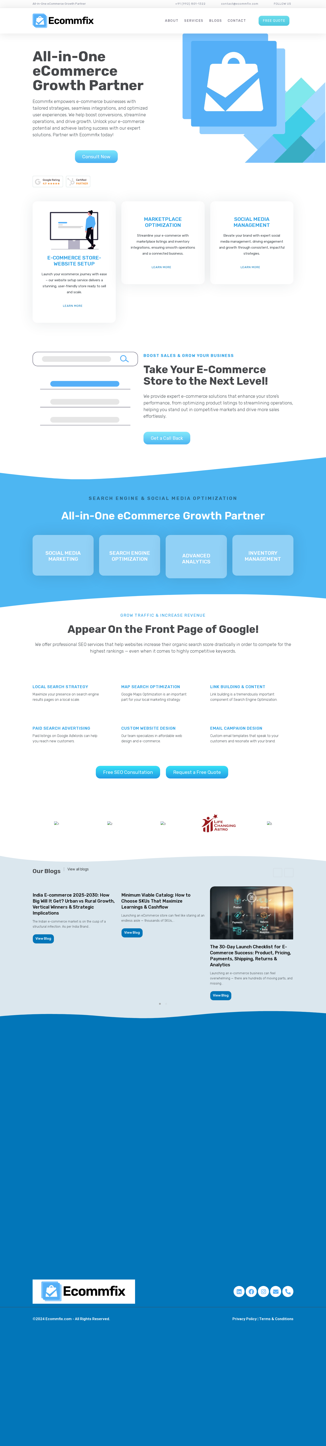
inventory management (263, 556)
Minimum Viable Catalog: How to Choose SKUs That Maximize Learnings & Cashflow (155, 901)
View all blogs (78, 869)
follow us (282, 3)
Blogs (215, 21)
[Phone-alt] (287, 1291)
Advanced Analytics (196, 559)
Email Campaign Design (236, 728)
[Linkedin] (239, 1291)
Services (193, 21)
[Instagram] (263, 1291)
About (172, 21)
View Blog (43, 939)
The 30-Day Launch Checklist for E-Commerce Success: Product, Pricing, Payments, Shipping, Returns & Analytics (250, 955)
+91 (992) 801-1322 (190, 3)
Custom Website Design (148, 728)
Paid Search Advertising (61, 728)
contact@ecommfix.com (239, 3)
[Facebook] (251, 1291)
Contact (237, 21)
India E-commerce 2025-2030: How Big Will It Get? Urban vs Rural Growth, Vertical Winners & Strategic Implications (74, 904)
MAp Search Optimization (150, 686)
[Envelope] (275, 1291)
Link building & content (237, 686)
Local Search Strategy (60, 686)
